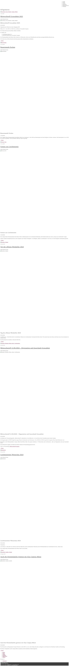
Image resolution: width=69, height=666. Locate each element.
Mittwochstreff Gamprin (14, 446)
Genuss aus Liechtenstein (9, 146)
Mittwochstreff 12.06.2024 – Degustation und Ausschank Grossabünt (25, 348)
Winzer (64, 6)
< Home (2, 40)
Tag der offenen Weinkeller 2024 (12, 247)
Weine (64, 3)
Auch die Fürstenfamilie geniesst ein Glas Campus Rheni (20, 557)
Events (7, 49)
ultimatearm (9, 664)
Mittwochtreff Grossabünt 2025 (11, 16)
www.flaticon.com (16, 664)
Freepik (8, 665)
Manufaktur (66, 5)
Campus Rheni (3, 662)
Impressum (2, 663)
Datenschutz (6, 663)
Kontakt (65, 4)
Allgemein (4, 49)
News (64, 2)
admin (1, 49)
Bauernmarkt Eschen (7, 47)
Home (64, 1)
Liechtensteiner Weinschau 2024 (11, 454)
